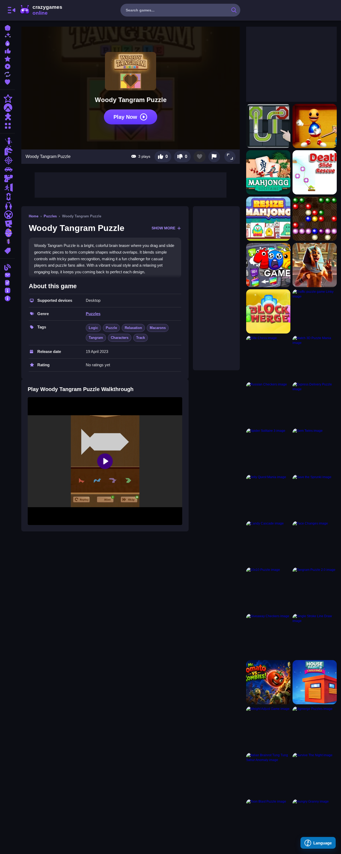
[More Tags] (7, 250)
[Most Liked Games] (7, 50)
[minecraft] (7, 214)
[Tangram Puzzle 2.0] (315, 589)
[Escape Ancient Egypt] (315, 265)
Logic (93, 328)
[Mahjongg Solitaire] (268, 172)
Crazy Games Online (40, 10)
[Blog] (7, 267)
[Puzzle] (7, 116)
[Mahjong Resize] (268, 219)
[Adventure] (7, 107)
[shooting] (7, 160)
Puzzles (50, 216)
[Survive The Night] (315, 775)
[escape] (7, 187)
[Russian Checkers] (268, 404)
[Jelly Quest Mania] (268, 497)
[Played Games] (7, 66)
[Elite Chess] (268, 358)
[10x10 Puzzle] (268, 589)
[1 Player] (7, 196)
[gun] (7, 178)
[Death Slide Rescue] (315, 172)
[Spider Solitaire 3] (268, 450)
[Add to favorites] (199, 156)
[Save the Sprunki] (315, 497)
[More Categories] (7, 125)
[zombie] (7, 232)
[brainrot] (7, 241)
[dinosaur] (7, 151)
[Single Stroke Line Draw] (315, 636)
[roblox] (7, 223)
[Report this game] (214, 156)
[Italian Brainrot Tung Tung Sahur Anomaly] (268, 775)
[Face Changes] (315, 543)
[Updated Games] (7, 74)
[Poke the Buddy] (315, 126)
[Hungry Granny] (315, 821)
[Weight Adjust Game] (268, 728)
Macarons (158, 328)
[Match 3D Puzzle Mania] (315, 358)
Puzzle (111, 328)
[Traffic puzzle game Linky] (315, 311)
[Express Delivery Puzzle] (315, 404)
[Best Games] (7, 43)
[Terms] (7, 282)
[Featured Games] (7, 58)
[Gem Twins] (315, 450)
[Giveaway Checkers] (268, 636)
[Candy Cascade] (268, 543)
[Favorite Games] (7, 81)
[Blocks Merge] (268, 311)
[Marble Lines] (315, 219)
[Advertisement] (131, 184)
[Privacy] (7, 298)
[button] (230, 157)
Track (140, 338)
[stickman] (7, 142)
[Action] (7, 98)
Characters (119, 338)
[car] (7, 169)
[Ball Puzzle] (268, 126)
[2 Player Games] (7, 205)
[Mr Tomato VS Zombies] (268, 682)
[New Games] (7, 35)
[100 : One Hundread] (268, 265)
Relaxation (133, 328)
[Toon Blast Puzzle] (268, 821)
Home (33, 216)
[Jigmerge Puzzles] (315, 728)
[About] (7, 290)
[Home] (7, 27)
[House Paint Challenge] (315, 682)
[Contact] (7, 274)
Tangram (96, 338)
